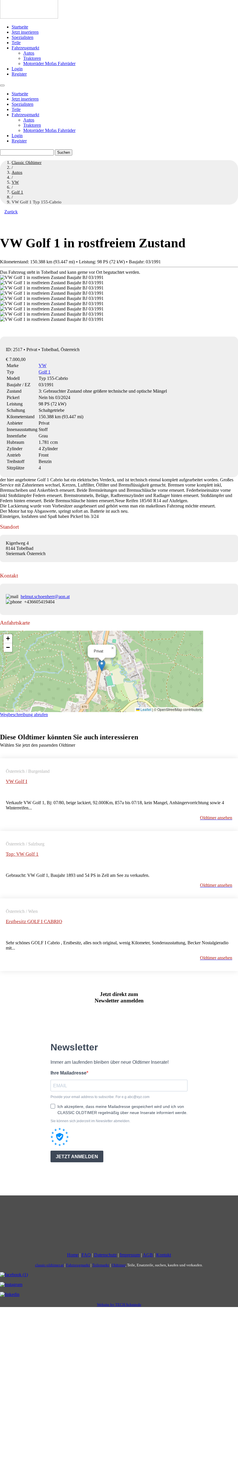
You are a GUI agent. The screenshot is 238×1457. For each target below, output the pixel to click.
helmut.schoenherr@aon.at (45, 596)
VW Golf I (16, 781)
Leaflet (145, 709)
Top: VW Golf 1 (22, 854)
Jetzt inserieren (25, 32)
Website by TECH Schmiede (119, 1304)
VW (42, 365)
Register (19, 73)
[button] (101, 665)
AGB (148, 1254)
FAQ (86, 1254)
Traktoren (32, 58)
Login (17, 68)
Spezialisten (22, 37)
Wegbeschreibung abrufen (24, 714)
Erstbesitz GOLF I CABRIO (34, 921)
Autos (28, 53)
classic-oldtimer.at (49, 1265)
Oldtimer (118, 1265)
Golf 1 (45, 371)
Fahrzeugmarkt (25, 47)
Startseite (20, 26)
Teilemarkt (100, 1265)
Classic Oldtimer (27, 162)
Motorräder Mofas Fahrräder (49, 63)
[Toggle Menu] (2, 85)
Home (72, 1254)
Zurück (11, 211)
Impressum (130, 1254)
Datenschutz (105, 1254)
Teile (16, 42)
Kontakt (163, 1254)
